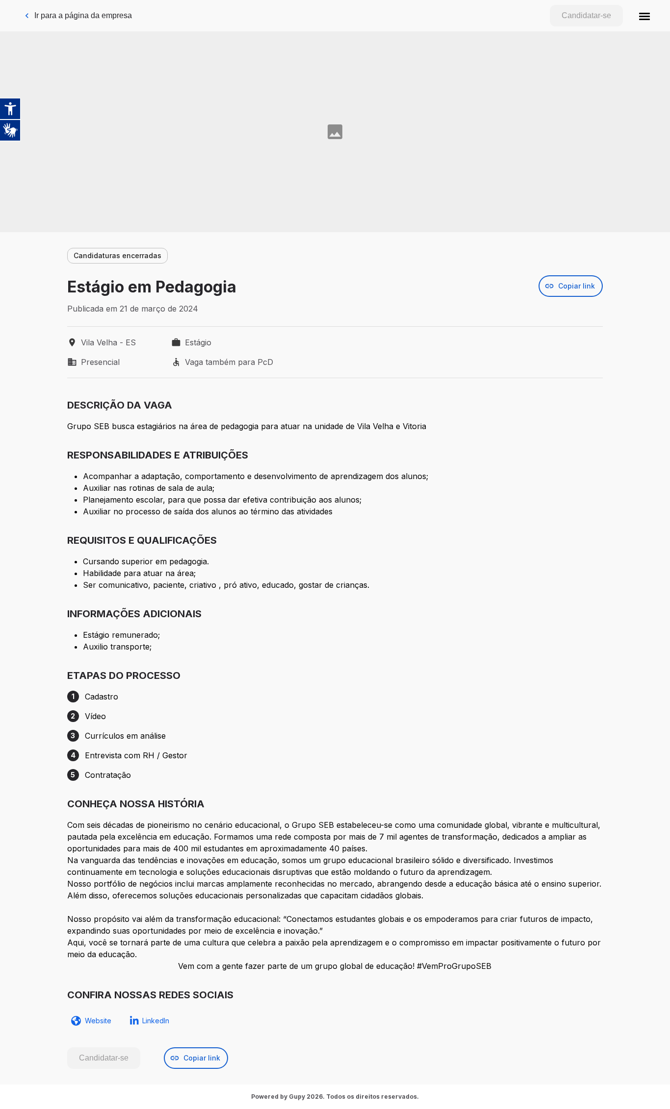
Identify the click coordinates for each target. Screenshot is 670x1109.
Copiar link (576, 286)
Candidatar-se (586, 15)
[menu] (644, 15)
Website (98, 1020)
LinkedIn (155, 1020)
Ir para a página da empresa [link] (83, 15)
